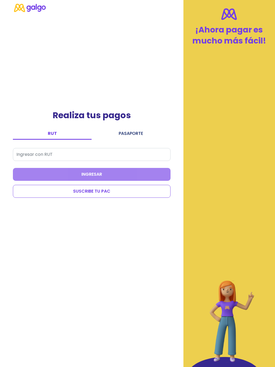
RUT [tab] (52, 133)
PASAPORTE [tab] (131, 133)
